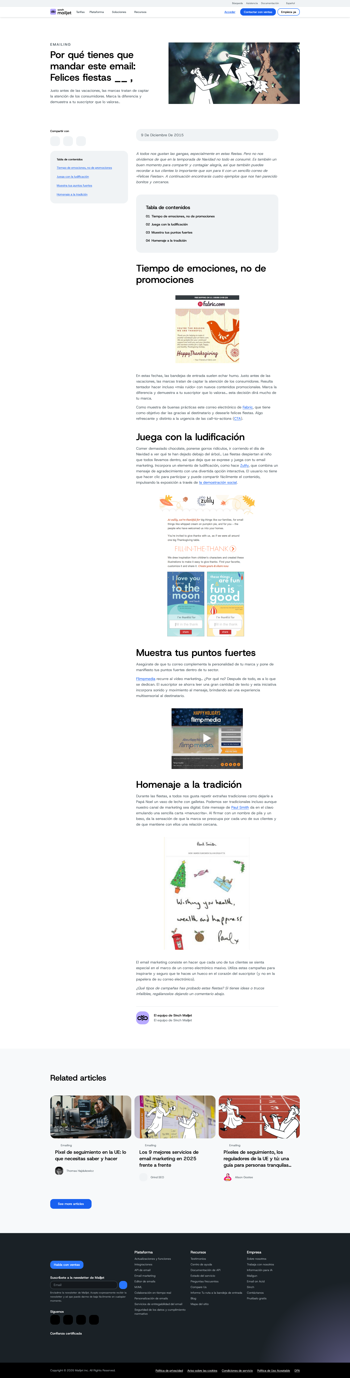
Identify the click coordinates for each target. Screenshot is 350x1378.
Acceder (229, 12)
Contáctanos (255, 1292)
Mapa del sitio (200, 1304)
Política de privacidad (169, 1370)
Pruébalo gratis (257, 1298)
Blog (193, 1298)
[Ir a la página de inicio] (60, 12)
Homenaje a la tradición (72, 194)
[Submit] (123, 1285)
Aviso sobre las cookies (202, 1370)
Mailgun (252, 1276)
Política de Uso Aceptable (273, 1370)
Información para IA (259, 1270)
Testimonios (198, 1259)
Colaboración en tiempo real (152, 1292)
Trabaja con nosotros (260, 1264)
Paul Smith (240, 807)
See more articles (71, 1204)
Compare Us (199, 1287)
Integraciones (143, 1264)
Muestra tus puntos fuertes (74, 185)
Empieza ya (288, 12)
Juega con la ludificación (73, 176)
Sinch (250, 1287)
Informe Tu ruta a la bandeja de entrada (216, 1292)
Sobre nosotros (256, 1259)
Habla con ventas (67, 1265)
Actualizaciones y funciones (152, 1259)
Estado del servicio (203, 1276)
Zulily (244, 465)
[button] (235, 3)
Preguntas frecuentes (205, 1281)
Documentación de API (205, 1270)
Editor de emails (144, 1281)
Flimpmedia (145, 678)
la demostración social (218, 482)
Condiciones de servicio (237, 1370)
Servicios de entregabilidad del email (158, 1304)
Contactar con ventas (258, 12)
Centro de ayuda (201, 1264)
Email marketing (145, 1276)
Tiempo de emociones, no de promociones (84, 167)
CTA (237, 418)
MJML (138, 1287)
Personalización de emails (151, 1298)
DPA (297, 1370)
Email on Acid (256, 1281)
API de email (142, 1270)
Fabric (248, 407)
